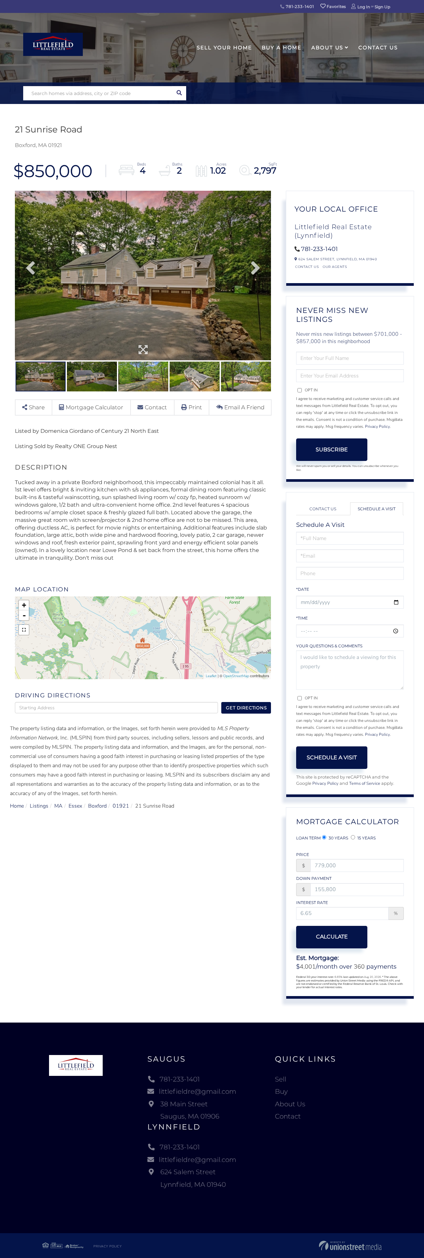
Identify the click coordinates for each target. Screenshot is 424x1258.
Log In (363, 6)
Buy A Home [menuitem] (281, 47)
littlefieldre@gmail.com (197, 1091)
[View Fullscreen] (24, 630)
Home (17, 806)
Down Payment (314, 878)
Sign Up (382, 6)
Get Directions (246, 707)
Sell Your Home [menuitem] (224, 47)
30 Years (338, 837)
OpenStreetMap (236, 676)
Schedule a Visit (377, 508)
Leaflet (211, 676)
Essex (75, 806)
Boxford (97, 806)
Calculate (332, 936)
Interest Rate (312, 902)
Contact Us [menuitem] (378, 47)
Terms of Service (364, 783)
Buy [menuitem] (281, 1091)
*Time (302, 618)
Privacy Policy (377, 426)
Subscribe (332, 449)
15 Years (366, 837)
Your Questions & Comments (329, 645)
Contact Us (307, 267)
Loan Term (308, 837)
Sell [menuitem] (280, 1079)
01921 (121, 806)
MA (58, 806)
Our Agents (335, 267)
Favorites (336, 6)
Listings (39, 806)
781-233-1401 (299, 6)
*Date (302, 589)
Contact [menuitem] (288, 1116)
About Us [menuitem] (327, 47)
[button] (179, 93)
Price (302, 854)
